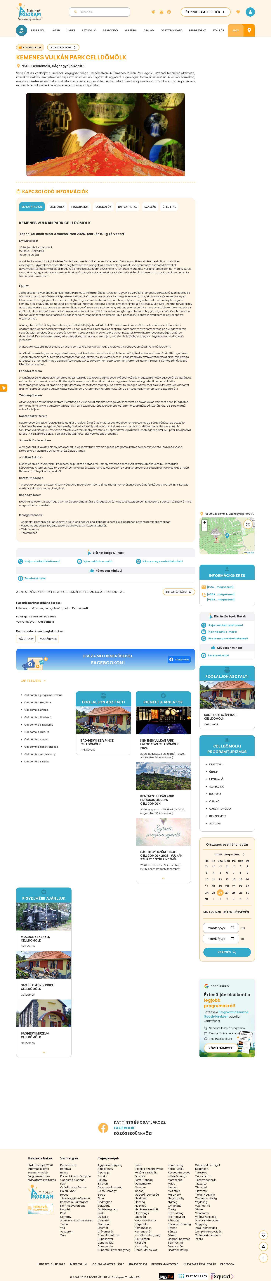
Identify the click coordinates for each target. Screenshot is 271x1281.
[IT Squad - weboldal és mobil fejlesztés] (222, 1276)
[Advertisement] (106, 1094)
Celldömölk (40, 66)
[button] (227, 536)
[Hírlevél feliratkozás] (153, 12)
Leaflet (250, 552)
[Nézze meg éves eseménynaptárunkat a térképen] (249, 30)
